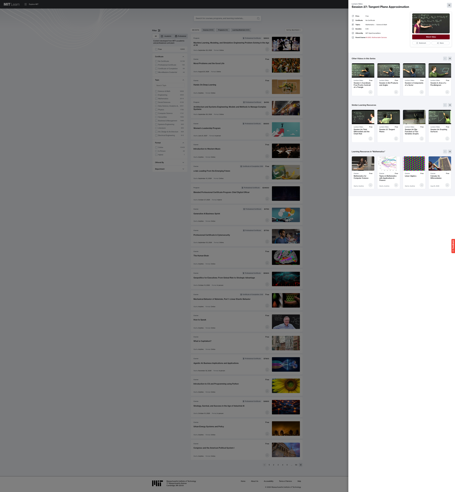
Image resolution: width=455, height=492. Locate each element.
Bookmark (422, 43)
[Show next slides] (450, 58)
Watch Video (431, 37)
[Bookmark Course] (370, 185)
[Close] (449, 5)
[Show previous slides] (445, 58)
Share (442, 43)
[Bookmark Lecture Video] (370, 92)
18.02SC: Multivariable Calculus (376, 37)
